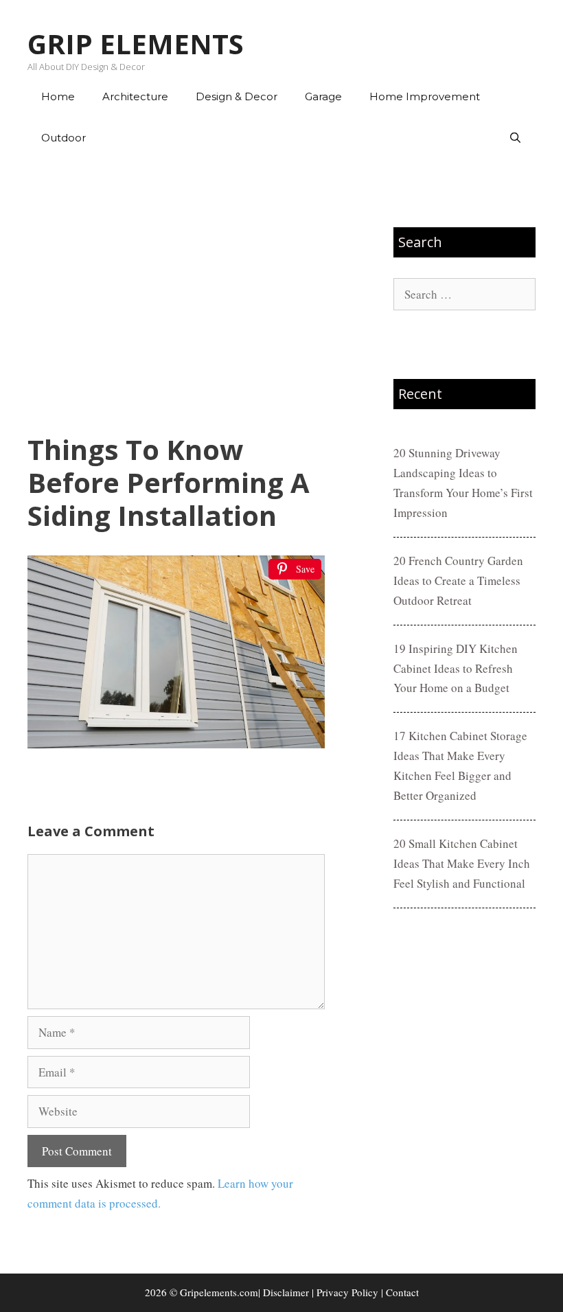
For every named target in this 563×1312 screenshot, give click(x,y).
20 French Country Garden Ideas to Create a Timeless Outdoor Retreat (458, 580)
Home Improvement (424, 96)
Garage (323, 96)
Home (58, 96)
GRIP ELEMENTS (135, 43)
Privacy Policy (347, 1292)
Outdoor (63, 137)
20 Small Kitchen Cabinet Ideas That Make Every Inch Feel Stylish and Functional (461, 863)
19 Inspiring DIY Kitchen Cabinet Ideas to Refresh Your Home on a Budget (455, 668)
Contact (402, 1292)
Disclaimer (286, 1292)
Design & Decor (236, 96)
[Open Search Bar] (515, 138)
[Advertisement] (176, 296)
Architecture (135, 96)
